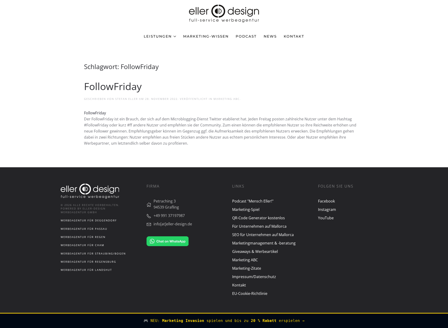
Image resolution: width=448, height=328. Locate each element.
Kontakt (294, 36)
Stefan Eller (126, 99)
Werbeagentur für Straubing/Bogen (93, 253)
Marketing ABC (227, 99)
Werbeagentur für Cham (82, 245)
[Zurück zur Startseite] (224, 13)
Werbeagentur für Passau (84, 228)
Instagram (327, 209)
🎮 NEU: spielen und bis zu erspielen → (224, 320)
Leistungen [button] (158, 36)
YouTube (326, 217)
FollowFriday (113, 86)
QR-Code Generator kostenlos (258, 217)
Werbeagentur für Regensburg (88, 261)
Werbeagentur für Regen (83, 237)
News (270, 36)
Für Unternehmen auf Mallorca (259, 226)
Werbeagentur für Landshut (86, 270)
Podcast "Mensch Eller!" (252, 201)
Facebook (326, 201)
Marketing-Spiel (245, 209)
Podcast (246, 36)
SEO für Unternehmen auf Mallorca (263, 234)
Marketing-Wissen (206, 36)
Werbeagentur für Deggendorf (89, 220)
